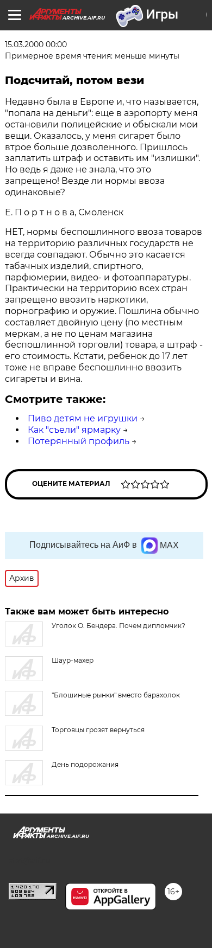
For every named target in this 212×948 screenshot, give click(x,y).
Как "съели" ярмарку (74, 430)
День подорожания (85, 764)
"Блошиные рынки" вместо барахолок (116, 695)
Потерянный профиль (78, 441)
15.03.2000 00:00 (36, 44)
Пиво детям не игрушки (83, 418)
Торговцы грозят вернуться (98, 730)
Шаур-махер (72, 660)
